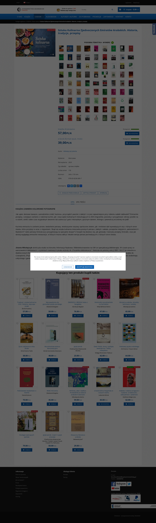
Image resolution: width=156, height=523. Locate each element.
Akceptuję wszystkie (85, 267)
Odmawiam (67, 267)
